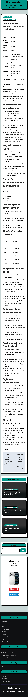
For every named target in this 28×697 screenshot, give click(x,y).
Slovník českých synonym (10, 667)
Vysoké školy (6, 658)
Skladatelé (5, 642)
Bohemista (13, 2)
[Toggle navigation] (3, 5)
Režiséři (4, 634)
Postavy (4, 621)
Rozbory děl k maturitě (9, 655)
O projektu (5, 676)
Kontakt (4, 678)
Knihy (4, 631)
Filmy (3, 624)
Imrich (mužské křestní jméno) (11, 529)
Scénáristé (5, 637)
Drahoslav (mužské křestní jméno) (13, 511)
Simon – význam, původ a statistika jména (12, 494)
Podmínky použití (7, 681)
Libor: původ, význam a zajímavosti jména (8, 459)
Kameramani (6, 629)
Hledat (14, 545)
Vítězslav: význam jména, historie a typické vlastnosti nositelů (20, 462)
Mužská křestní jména (9, 19)
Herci (3, 626)
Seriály (4, 639)
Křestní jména (7, 17)
